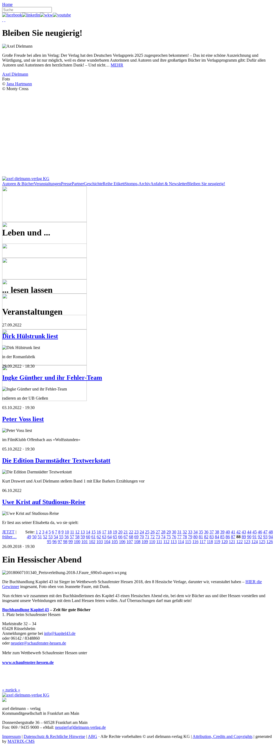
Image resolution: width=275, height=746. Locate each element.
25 (147, 532)
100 (77, 541)
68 (131, 536)
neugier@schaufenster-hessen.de (38, 643)
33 (190, 532)
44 (249, 532)
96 (54, 541)
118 (210, 541)
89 (244, 536)
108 (137, 541)
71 (147, 536)
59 (83, 536)
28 (163, 532)
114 (181, 541)
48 (271, 532)
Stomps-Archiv (137, 183)
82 (206, 536)
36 (206, 532)
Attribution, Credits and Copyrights (222, 736)
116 (195, 541)
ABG (92, 736)
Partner (78, 183)
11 (72, 532)
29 (169, 532)
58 (77, 536)
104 (107, 541)
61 (93, 536)
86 (228, 536)
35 (201, 532)
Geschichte (93, 183)
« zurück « (11, 690)
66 (120, 536)
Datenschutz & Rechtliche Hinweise (54, 736)
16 (99, 532)
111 (159, 541)
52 (45, 536)
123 (247, 541)
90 (249, 536)
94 (271, 536)
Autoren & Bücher (18, 183)
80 (195, 536)
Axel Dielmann (15, 74)
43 (244, 532)
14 (88, 532)
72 (152, 536)
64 (109, 536)
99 (70, 541)
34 (195, 532)
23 (136, 532)
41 (233, 532)
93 (265, 536)
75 (169, 536)
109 (145, 541)
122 (239, 541)
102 (92, 541)
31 (179, 532)
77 (179, 536)
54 (56, 536)
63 (104, 536)
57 (72, 536)
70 (142, 536)
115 (188, 541)
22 (131, 532)
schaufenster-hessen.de (33, 662)
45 (254, 532)
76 (174, 536)
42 (238, 532)
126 (269, 541)
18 (109, 532)
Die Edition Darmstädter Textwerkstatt (56, 460)
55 (61, 536)
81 (201, 536)
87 (233, 536)
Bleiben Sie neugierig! (206, 183)
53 (50, 536)
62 (99, 536)
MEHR (117, 65)
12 (77, 532)
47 (265, 532)
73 (158, 536)
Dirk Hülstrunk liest (30, 336)
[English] (4, 19)
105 (114, 541)
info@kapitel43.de (59, 633)
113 (174, 541)
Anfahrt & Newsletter (168, 183)
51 (40, 536)
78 (185, 536)
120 (224, 541)
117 (203, 541)
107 (129, 541)
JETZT (8, 532)
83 (211, 536)
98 (65, 541)
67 (126, 536)
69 (136, 536)
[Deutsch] (2, 19)
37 (211, 532)
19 (115, 532)
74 (163, 536)
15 (93, 532)
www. (7, 662)
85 (222, 536)
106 (122, 541)
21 (126, 532)
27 (158, 532)
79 (190, 536)
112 (166, 541)
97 (60, 541)
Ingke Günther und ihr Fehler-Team (52, 377)
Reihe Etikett (114, 183)
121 (232, 541)
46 (260, 532)
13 (83, 532)
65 (115, 536)
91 (254, 536)
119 (217, 541)
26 (152, 532)
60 (88, 536)
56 (66, 536)
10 (67, 532)
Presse (66, 183)
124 (254, 541)
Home (7, 4)
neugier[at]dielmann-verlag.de (80, 727)
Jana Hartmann (19, 84)
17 (104, 532)
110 (152, 541)
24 (142, 532)
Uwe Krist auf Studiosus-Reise (43, 501)
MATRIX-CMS (21, 741)
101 (84, 541)
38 (217, 532)
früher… (9, 536)
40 (228, 532)
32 (185, 532)
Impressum (11, 736)
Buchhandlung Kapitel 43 (25, 609)
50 (34, 536)
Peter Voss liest (23, 419)
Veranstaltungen (47, 183)
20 (120, 532)
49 (29, 536)
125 (262, 541)
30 (174, 532)
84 (217, 536)
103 (99, 541)
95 (49, 541)
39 (222, 532)
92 (260, 536)
